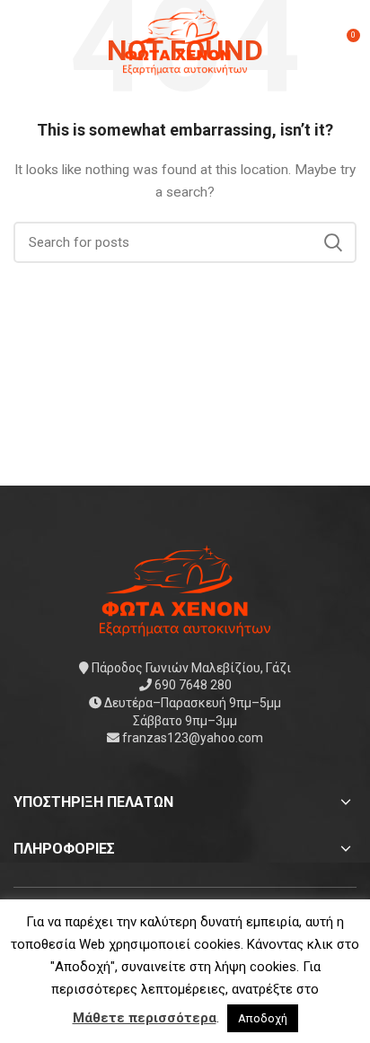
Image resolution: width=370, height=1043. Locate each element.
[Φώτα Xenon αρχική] (185, 589)
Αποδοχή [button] (262, 1018)
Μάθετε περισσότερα (144, 1018)
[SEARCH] (332, 242)
